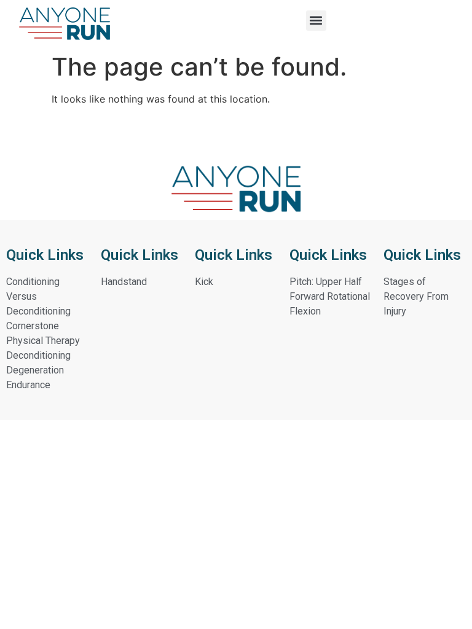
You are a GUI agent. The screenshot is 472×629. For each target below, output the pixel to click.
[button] (316, 20)
